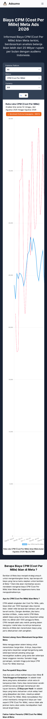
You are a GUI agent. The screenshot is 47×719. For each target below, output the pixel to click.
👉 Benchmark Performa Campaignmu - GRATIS (24, 114)
